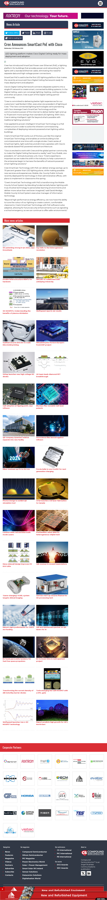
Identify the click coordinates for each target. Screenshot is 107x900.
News (7, 852)
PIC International (64, 853)
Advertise (9, 868)
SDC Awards (62, 868)
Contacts (9, 875)
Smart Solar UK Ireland (32, 868)
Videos (8, 862)
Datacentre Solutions (31, 875)
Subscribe (9, 872)
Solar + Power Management (34, 865)
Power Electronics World (33, 862)
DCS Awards (62, 865)
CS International (64, 850)
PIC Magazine (28, 858)
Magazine (9, 858)
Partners (9, 865)
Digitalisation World (31, 878)
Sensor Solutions (30, 872)
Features (9, 855)
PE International (64, 857)
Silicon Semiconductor (32, 855)
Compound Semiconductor (34, 852)
